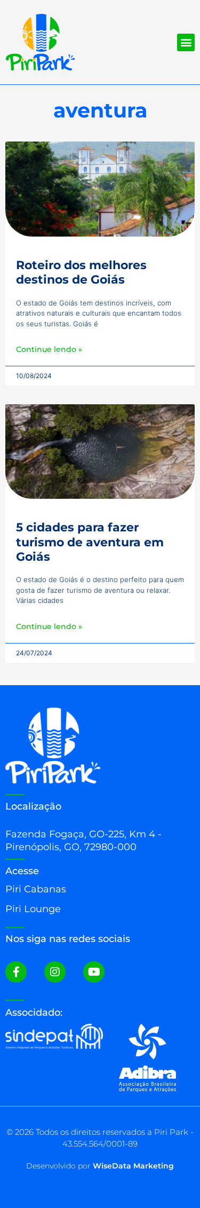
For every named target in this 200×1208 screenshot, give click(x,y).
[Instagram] (55, 972)
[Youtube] (94, 972)
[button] (186, 42)
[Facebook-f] (16, 972)
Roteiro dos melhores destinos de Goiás (81, 272)
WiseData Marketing (133, 1166)
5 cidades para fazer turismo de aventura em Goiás (90, 542)
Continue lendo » (49, 349)
